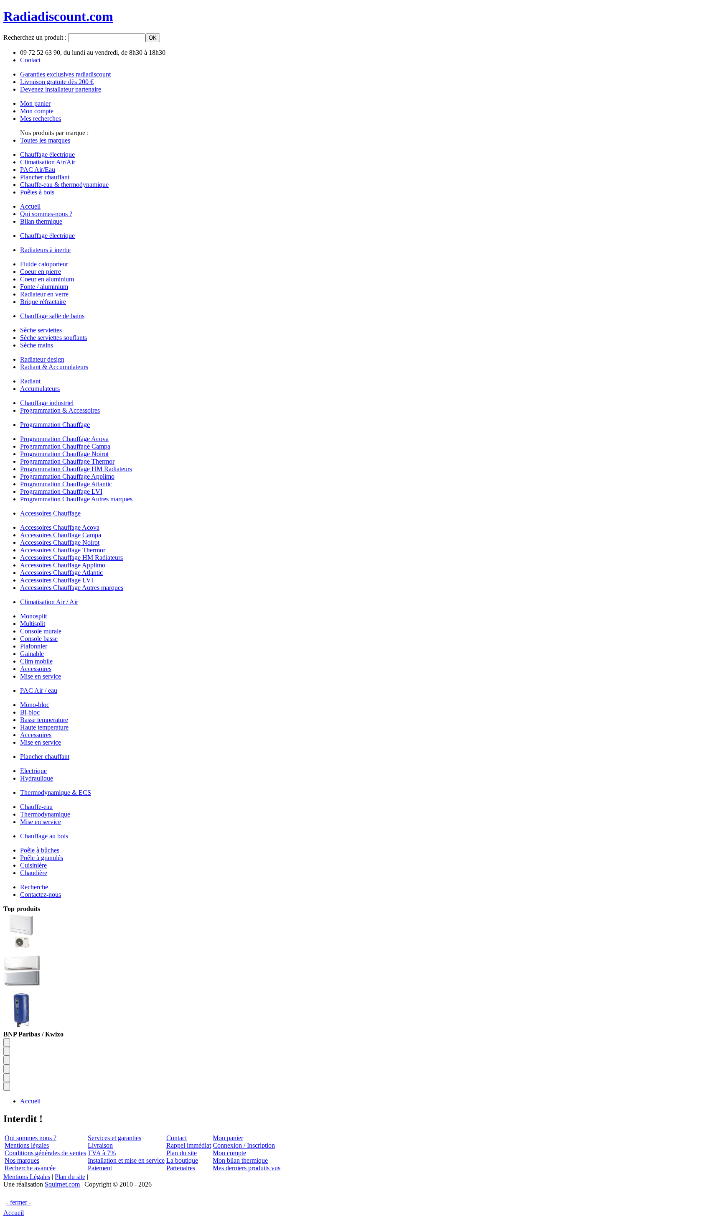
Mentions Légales (26, 1176)
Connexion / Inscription (244, 1145)
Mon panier (228, 1137)
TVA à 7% (102, 1152)
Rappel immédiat (188, 1145)
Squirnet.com (62, 1184)
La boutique (182, 1160)
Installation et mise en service (126, 1160)
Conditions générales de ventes (45, 1152)
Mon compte (229, 1152)
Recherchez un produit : (35, 37)
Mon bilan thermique (240, 1160)
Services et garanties (114, 1137)
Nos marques (22, 1160)
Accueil (13, 1212)
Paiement (100, 1168)
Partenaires (180, 1168)
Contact (176, 1137)
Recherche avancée (30, 1168)
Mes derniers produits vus (246, 1168)
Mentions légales (27, 1145)
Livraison (100, 1145)
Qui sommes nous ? (30, 1137)
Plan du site (181, 1152)
